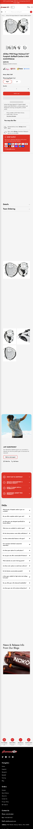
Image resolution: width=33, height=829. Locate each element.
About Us (4, 796)
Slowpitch (4, 772)
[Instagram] (9, 757)
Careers (4, 790)
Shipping (5, 64)
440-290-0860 (10, 814)
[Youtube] (12, 757)
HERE (18, 2)
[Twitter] (2, 757)
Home (3, 15)
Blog (3, 781)
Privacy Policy (5, 802)
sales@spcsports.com (10, 821)
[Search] (31, 12)
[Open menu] (1, 12)
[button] (16, 98)
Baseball (4, 775)
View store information (11, 116)
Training (4, 778)
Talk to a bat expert (10, 457)
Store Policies (5, 793)
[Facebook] (6, 757)
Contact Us (4, 799)
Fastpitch (4, 769)
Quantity (5, 86)
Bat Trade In (5, 805)
